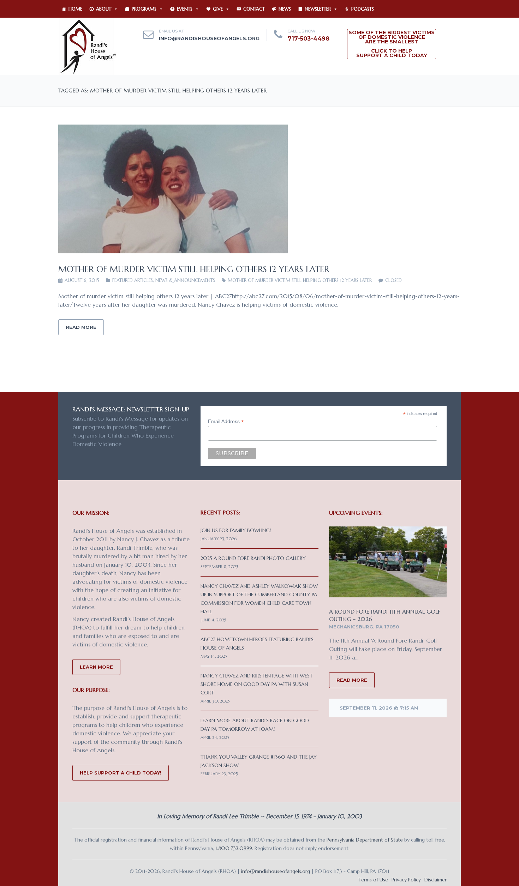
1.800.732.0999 (233, 848)
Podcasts (362, 9)
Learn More (96, 667)
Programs (144, 9)
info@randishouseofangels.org (209, 38)
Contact (254, 9)
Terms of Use (373, 879)
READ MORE (351, 680)
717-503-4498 (308, 38)
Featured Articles (132, 280)
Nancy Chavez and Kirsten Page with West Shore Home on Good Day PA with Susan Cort (257, 684)
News (285, 9)
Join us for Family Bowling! (236, 530)
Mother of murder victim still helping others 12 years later (193, 269)
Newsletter (318, 9)
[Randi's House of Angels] (87, 45)
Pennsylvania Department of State (365, 840)
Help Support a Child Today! (120, 773)
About (103, 9)
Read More (81, 327)
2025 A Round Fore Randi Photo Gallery (253, 558)
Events (184, 9)
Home (75, 9)
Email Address (226, 421)
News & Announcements (185, 280)
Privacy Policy (406, 879)
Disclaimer (435, 879)
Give (218, 9)
